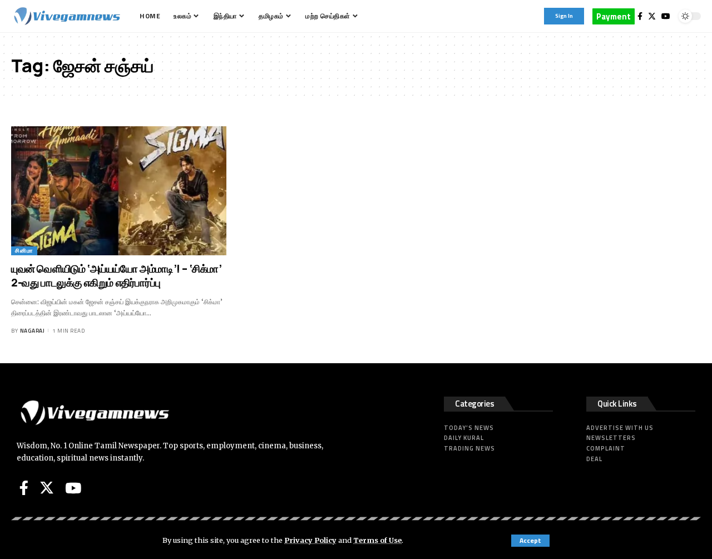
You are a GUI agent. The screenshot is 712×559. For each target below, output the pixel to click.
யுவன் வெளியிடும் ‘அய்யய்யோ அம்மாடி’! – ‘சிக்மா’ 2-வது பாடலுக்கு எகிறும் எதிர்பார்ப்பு (116, 275)
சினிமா (24, 250)
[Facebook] (640, 16)
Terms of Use (377, 540)
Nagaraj (32, 331)
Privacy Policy (310, 540)
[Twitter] (652, 16)
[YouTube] (666, 16)
